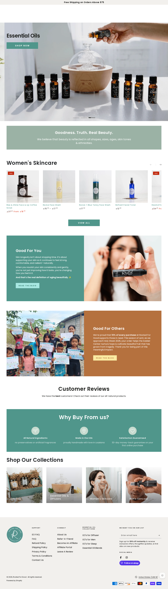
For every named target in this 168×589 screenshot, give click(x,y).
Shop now (22, 45)
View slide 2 (84, 116)
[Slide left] (153, 165)
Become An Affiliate (67, 543)
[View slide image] (84, 72)
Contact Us (38, 560)
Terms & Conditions (42, 555)
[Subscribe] (159, 535)
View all (84, 222)
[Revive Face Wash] (59, 186)
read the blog (28, 285)
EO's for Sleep (90, 543)
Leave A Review (65, 551)
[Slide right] (158, 165)
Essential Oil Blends (92, 547)
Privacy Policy (39, 551)
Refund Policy (39, 543)
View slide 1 (76, 116)
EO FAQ (36, 534)
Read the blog (105, 358)
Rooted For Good (20, 577)
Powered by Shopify (14, 581)
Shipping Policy (39, 547)
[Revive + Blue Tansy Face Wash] (95, 186)
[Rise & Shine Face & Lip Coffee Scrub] (23, 186)
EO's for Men (89, 539)
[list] (84, 437)
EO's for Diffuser (91, 535)
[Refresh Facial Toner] (132, 186)
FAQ (34, 538)
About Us (62, 534)
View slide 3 (92, 116)
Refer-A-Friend (65, 538)
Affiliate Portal (64, 547)
